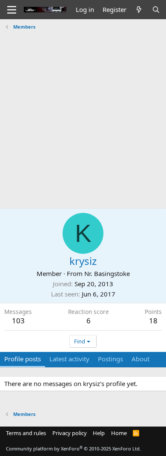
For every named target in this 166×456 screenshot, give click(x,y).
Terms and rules (26, 433)
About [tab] (140, 358)
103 (18, 320)
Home (119, 433)
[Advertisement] (83, 116)
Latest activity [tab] (69, 358)
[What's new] (139, 9)
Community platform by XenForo (73, 448)
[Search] (156, 9)
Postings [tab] (110, 358)
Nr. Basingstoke (107, 273)
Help (99, 433)
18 (153, 320)
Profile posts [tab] (22, 358)
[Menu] (12, 9)
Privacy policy (69, 433)
